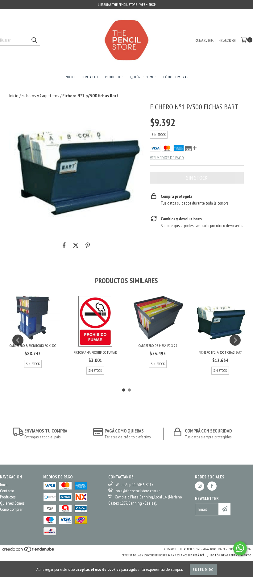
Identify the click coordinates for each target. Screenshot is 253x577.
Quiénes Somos (143, 77)
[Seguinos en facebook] (212, 486)
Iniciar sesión (227, 41)
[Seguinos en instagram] (199, 486)
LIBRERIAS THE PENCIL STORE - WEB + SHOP (127, 4)
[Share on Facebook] (64, 245)
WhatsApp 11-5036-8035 (134, 484)
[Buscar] (34, 40)
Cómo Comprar (176, 77)
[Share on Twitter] (76, 245)
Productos (114, 77)
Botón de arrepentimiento (230, 555)
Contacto (90, 77)
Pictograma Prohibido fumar (95, 352)
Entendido (203, 569)
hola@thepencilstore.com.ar (138, 491)
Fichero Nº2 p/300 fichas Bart (220, 352)
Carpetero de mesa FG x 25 (158, 345)
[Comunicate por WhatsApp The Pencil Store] (240, 548)
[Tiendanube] (29, 551)
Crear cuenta (205, 41)
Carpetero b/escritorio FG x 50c (33, 345)
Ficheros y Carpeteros (40, 95)
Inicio (69, 77)
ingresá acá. (196, 555)
